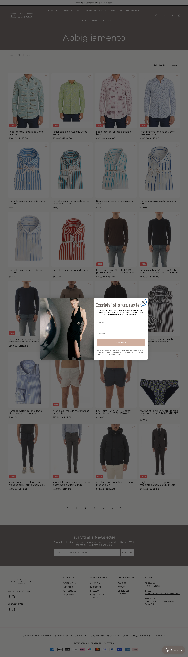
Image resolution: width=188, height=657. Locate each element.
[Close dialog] (143, 302)
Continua (121, 342)
